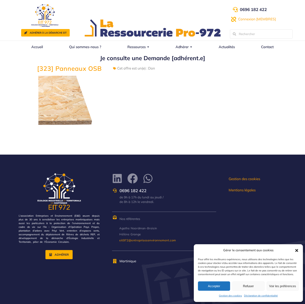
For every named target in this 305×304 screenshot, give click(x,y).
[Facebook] (132, 178)
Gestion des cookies (230, 295)
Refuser (248, 286)
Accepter (214, 286)
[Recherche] (234, 34)
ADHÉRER (62, 254)
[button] (297, 250)
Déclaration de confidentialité (261, 295)
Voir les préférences (282, 286)
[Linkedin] (117, 178)
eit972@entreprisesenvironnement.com (147, 240)
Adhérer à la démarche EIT (48, 32)
